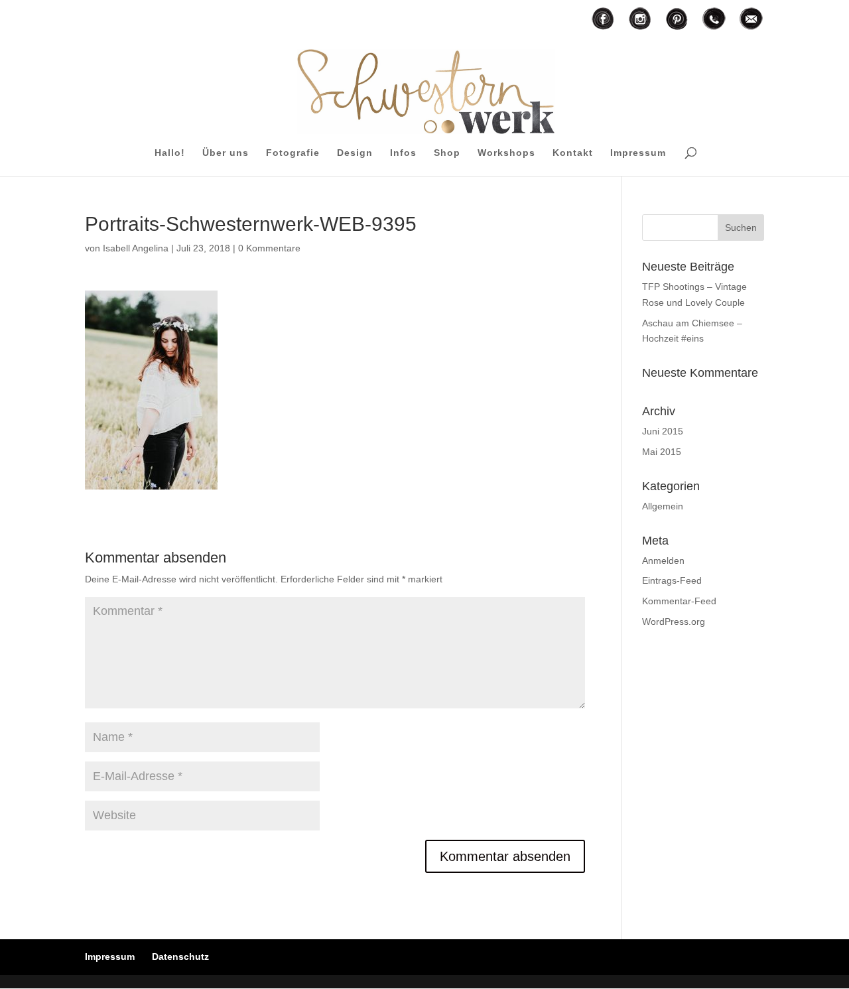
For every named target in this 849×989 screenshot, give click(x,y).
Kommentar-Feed (679, 601)
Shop (447, 153)
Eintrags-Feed (672, 580)
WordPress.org (673, 621)
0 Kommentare (269, 248)
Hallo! (170, 153)
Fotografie (293, 153)
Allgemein (662, 506)
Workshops (506, 153)
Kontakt (573, 153)
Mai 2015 (661, 451)
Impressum (638, 153)
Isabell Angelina (135, 248)
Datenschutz (180, 956)
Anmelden (663, 560)
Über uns (225, 153)
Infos (403, 153)
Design (355, 153)
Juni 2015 (662, 431)
